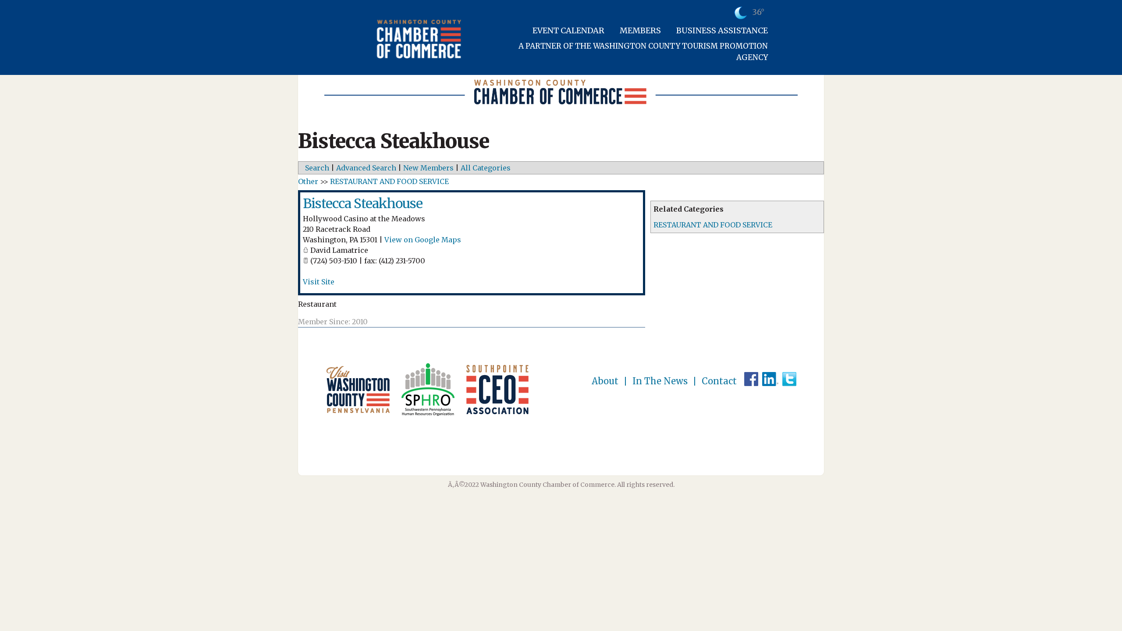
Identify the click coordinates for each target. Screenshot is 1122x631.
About (605, 381)
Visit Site (318, 281)
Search (317, 167)
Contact (719, 381)
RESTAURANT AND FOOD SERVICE (712, 224)
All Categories (486, 167)
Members (640, 30)
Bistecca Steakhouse (363, 203)
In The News (660, 381)
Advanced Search (366, 167)
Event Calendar (568, 30)
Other (308, 181)
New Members (428, 167)
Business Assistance (722, 30)
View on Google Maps (422, 239)
